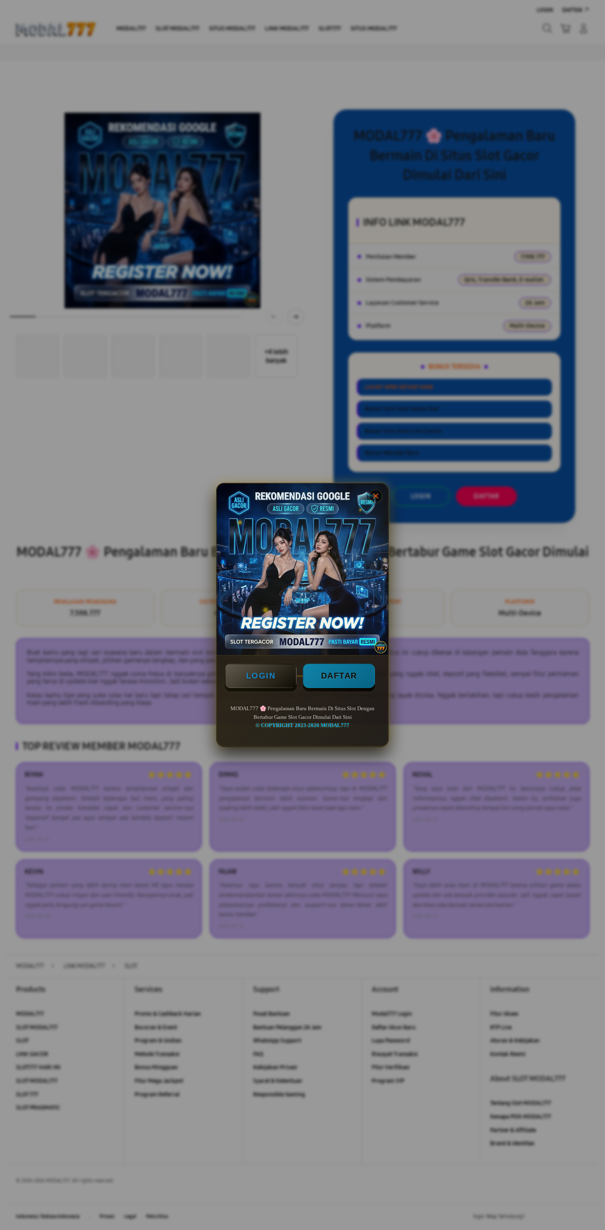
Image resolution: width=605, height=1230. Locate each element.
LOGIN (261, 675)
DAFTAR (339, 675)
